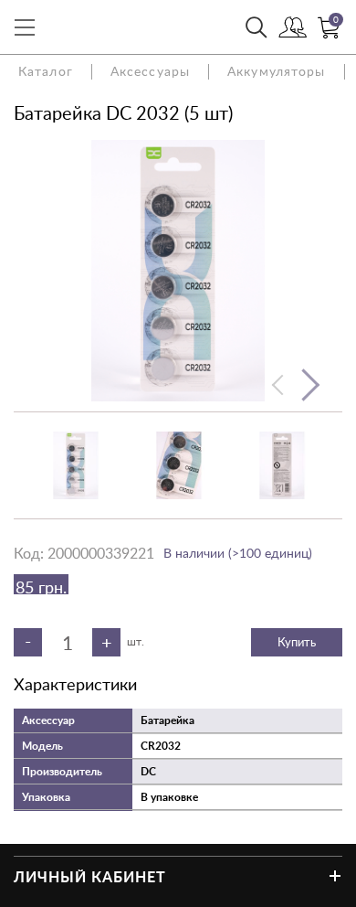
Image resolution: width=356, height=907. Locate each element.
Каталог (45, 71)
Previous (279, 385)
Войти (293, 27)
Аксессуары (150, 71)
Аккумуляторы (276, 71)
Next (310, 385)
